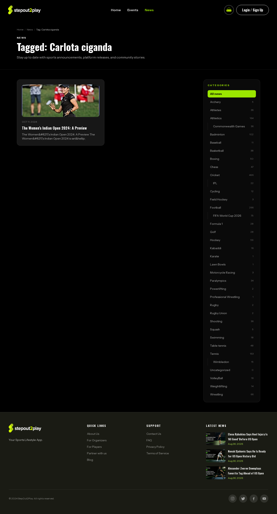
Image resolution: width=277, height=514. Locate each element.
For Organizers (96, 440)
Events (132, 10)
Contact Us (153, 434)
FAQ (149, 440)
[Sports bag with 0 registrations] (229, 10)
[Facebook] (254, 499)
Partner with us (96, 453)
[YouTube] (264, 499)
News (149, 10)
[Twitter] (243, 499)
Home (116, 10)
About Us (93, 434)
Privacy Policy (155, 447)
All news (216, 94)
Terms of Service (157, 453)
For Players (94, 447)
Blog (90, 460)
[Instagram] (233, 499)
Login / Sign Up (252, 10)
